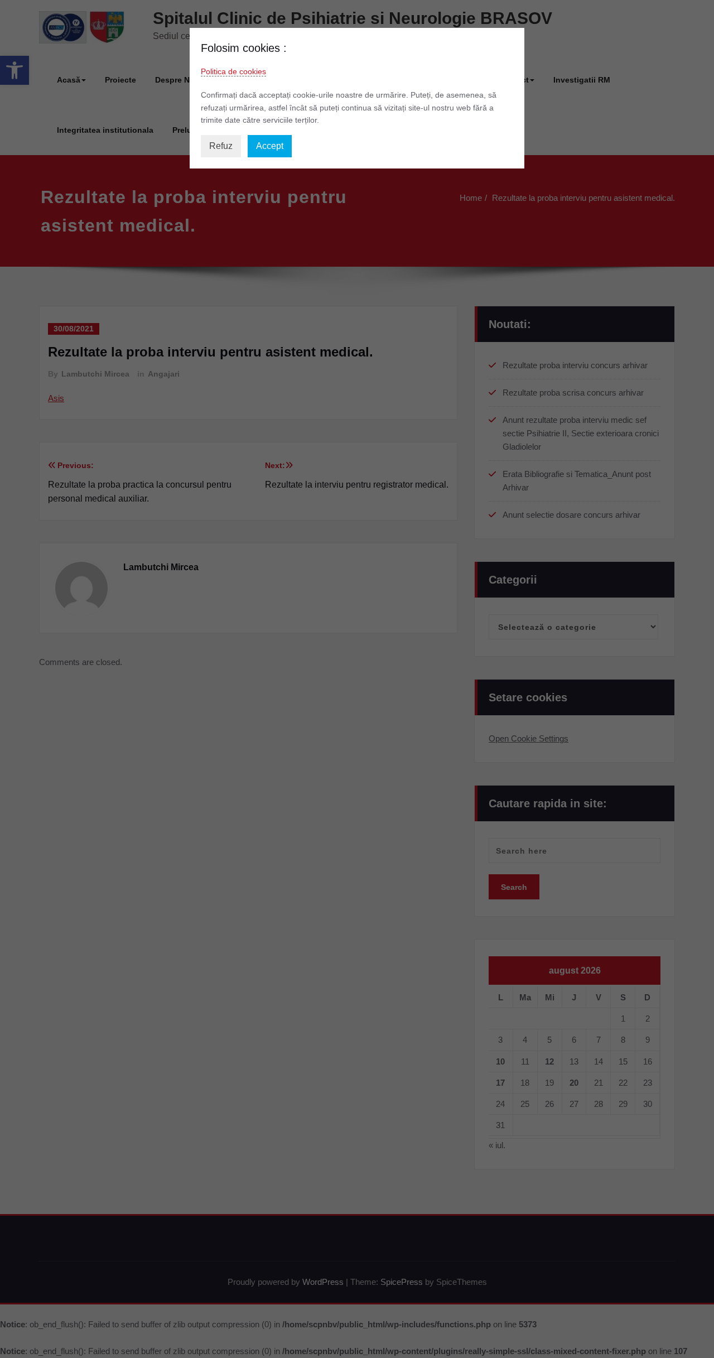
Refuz (221, 146)
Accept (269, 146)
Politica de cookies (233, 71)
